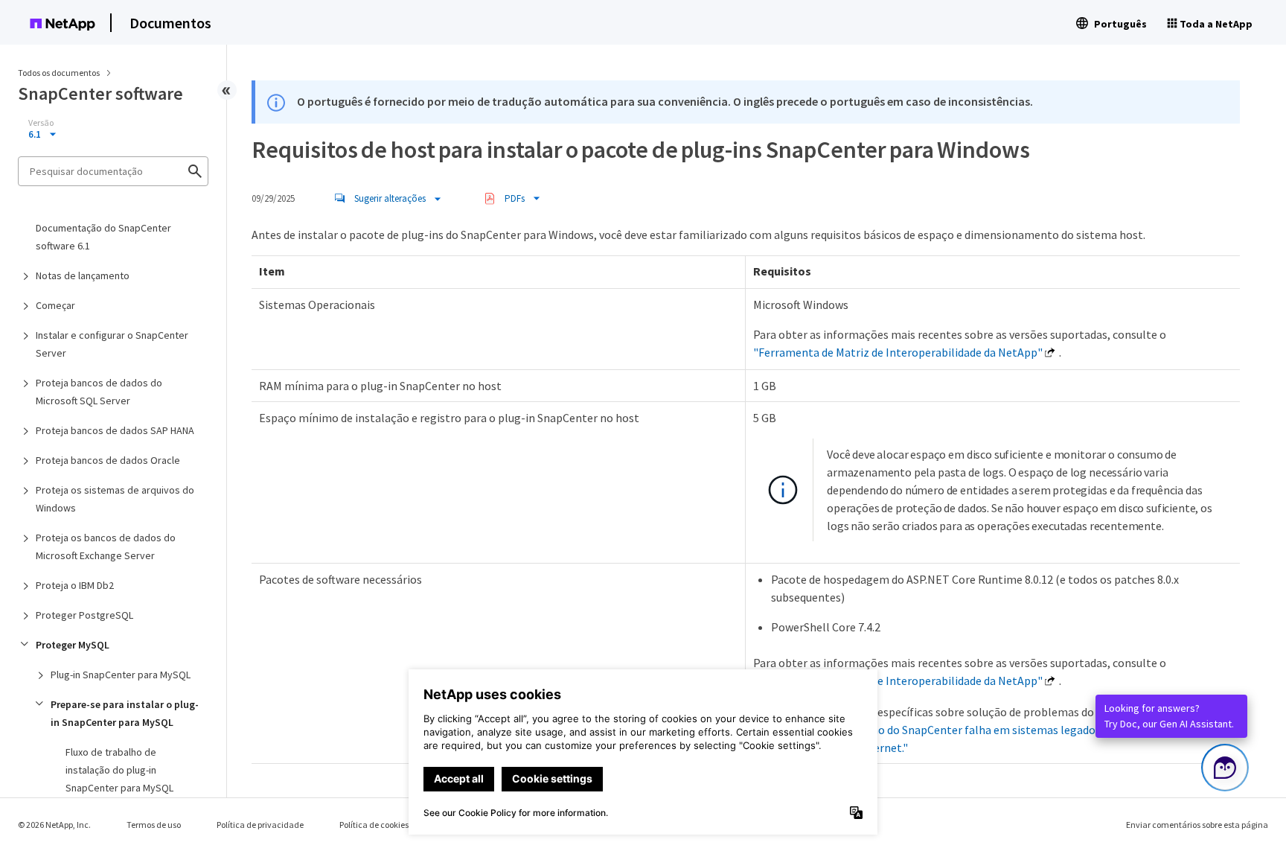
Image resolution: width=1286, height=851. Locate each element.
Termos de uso (154, 824)
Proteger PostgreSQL (84, 615)
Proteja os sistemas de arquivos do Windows (115, 498)
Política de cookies (374, 824)
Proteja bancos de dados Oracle (108, 460)
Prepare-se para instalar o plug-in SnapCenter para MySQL (125, 713)
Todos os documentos (59, 72)
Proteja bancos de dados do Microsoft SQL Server (99, 391)
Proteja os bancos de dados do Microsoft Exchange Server (106, 546)
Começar (55, 305)
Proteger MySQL (72, 644)
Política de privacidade (260, 824)
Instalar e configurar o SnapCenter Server (112, 344)
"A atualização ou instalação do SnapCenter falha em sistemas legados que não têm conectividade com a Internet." (968, 729)
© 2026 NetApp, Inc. (54, 824)
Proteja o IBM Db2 (75, 585)
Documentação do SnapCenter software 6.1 (103, 236)
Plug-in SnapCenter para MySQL (121, 674)
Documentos (170, 22)
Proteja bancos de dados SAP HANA (115, 430)
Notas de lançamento (82, 275)
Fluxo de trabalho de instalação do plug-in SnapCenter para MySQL (119, 769)
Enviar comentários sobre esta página (1197, 824)
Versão (41, 122)
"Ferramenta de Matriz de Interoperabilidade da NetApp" (898, 352)
